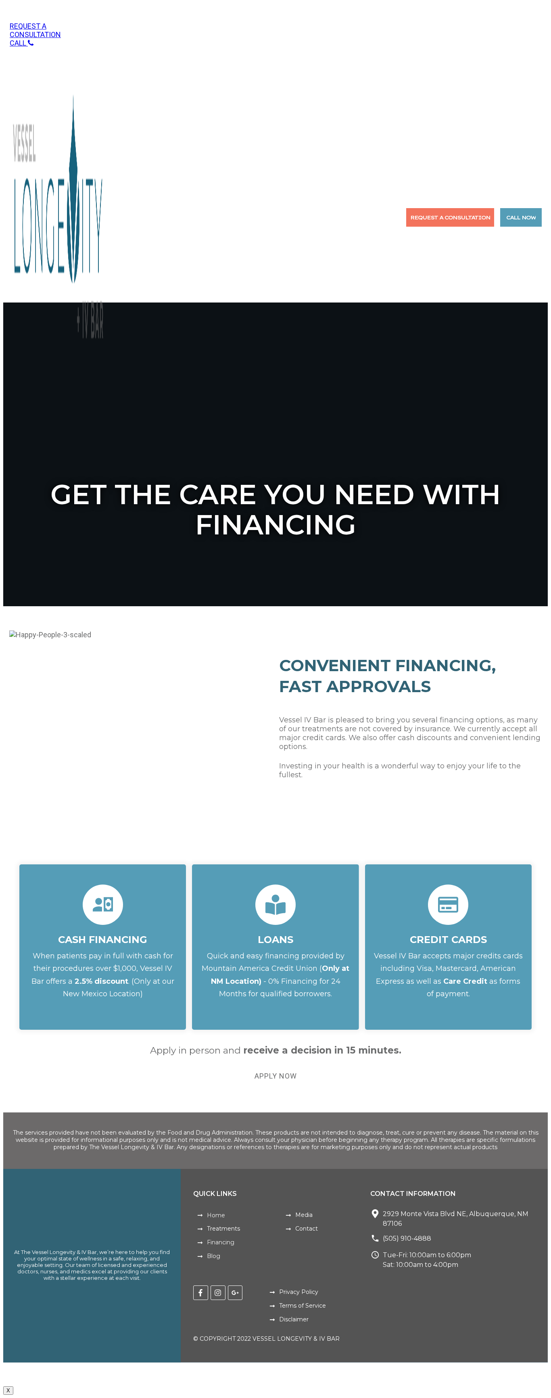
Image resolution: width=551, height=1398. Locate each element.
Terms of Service (302, 1305)
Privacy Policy (298, 1292)
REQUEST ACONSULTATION (35, 30)
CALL (19, 43)
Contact (306, 1228)
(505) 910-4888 (407, 1238)
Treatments (223, 1228)
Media (304, 1215)
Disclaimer (294, 1319)
